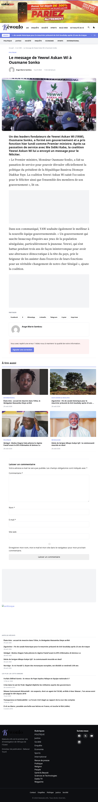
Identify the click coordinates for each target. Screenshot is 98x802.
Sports (54, 28)
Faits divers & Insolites (61, 398)
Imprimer (74, 317)
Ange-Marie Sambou (24, 70)
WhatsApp (31, 317)
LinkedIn (42, 317)
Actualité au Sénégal (80, 28)
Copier (64, 317)
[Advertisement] (49, 207)
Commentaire (16, 473)
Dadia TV (39, 778)
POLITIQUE (8, 41)
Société (44, 28)
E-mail (12, 519)
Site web (12, 532)
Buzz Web (63, 28)
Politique (39, 763)
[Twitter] (85, 735)
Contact (33, 792)
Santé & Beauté (41, 772)
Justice (18, 41)
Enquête (35, 28)
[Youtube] (91, 735)
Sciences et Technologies (46, 775)
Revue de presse (42, 760)
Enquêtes (41, 792)
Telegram (53, 317)
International (73, 41)
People (38, 769)
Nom (12, 507)
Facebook (14, 317)
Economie (49, 41)
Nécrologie (56, 440)
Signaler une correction (22, 350)
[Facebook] (79, 735)
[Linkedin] (79, 742)
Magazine (39, 781)
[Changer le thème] (94, 28)
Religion (38, 766)
